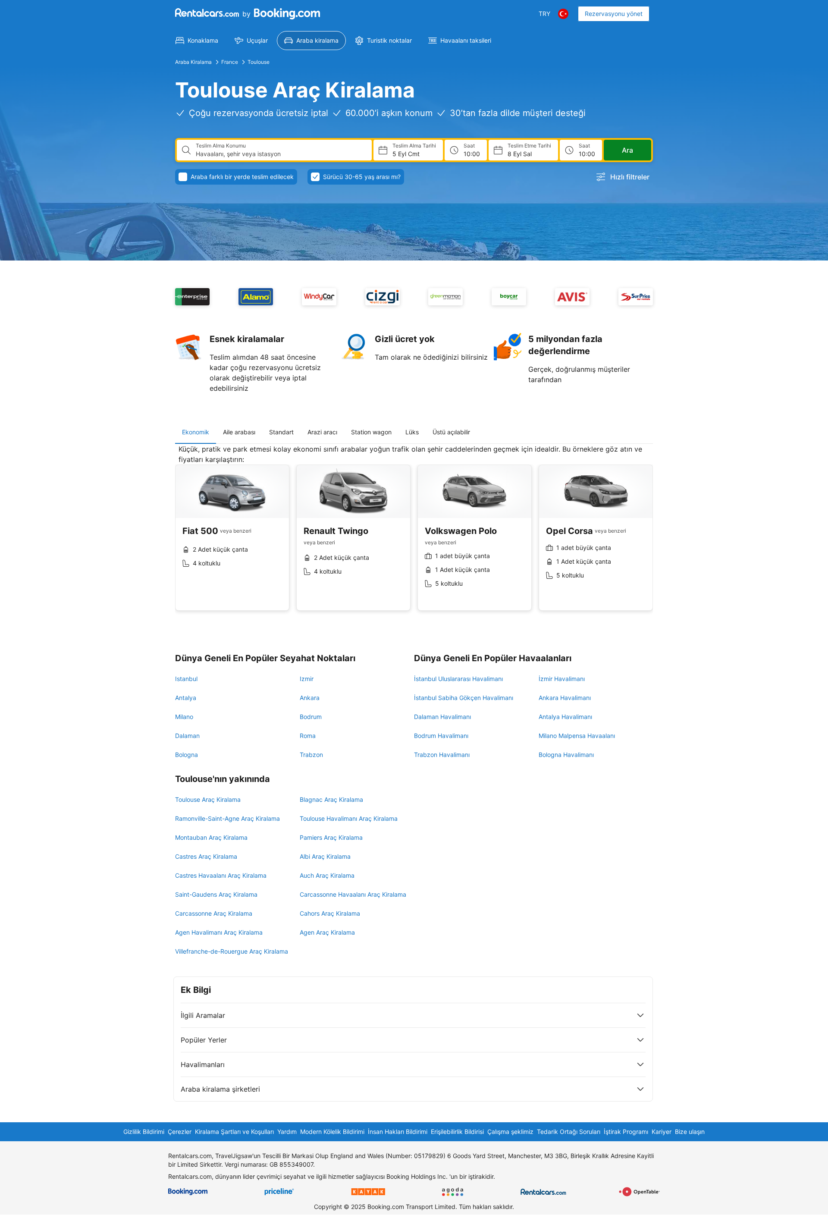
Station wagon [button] (371, 432)
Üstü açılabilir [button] (451, 432)
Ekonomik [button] (195, 432)
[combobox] (280, 154)
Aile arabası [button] (239, 432)
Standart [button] (281, 432)
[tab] (195, 432)
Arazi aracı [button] (322, 432)
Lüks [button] (412, 432)
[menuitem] (197, 40)
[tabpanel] (414, 534)
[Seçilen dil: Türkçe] (563, 14)
